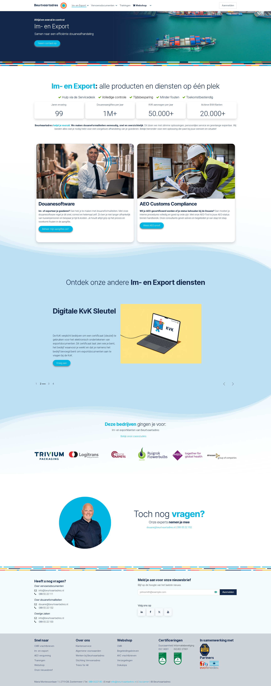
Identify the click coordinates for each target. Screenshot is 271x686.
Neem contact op (47, 43)
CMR (119, 646)
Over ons (83, 640)
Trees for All (82, 665)
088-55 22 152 (184, 527)
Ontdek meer (46, 365)
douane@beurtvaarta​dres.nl (161, 527)
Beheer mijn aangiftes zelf (55, 228)
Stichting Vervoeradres (88, 660)
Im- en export (41, 650)
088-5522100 (95, 681)
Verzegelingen (125, 660)
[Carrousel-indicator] (36, 383)
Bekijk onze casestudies (134, 436)
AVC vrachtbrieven (126, 655)
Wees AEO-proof (151, 225)
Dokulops (122, 665)
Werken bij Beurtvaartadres (90, 655)
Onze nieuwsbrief (43, 670)
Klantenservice (83, 646)
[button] (216, 592)
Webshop (39, 665)
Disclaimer (143, 681)
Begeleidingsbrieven (128, 650)
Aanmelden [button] (228, 592)
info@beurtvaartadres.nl (123, 681)
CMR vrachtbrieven (44, 646)
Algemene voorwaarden (88, 650)
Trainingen (39, 660)
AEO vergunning (42, 655)
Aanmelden (228, 5)
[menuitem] (80, 6)
